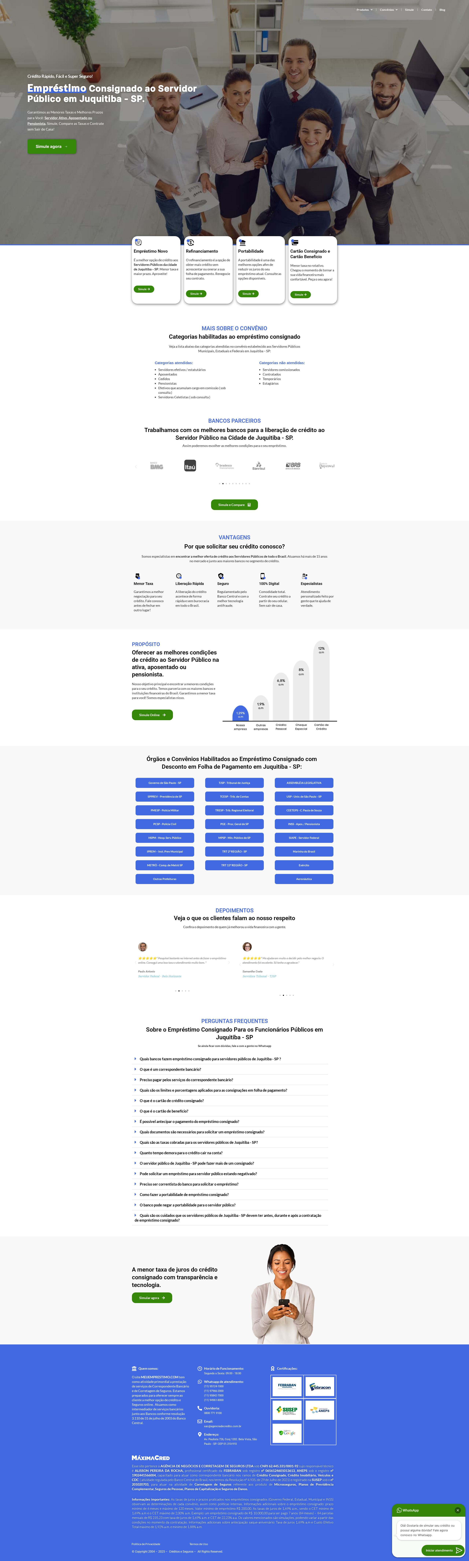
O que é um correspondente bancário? (170, 1069)
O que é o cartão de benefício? (164, 1111)
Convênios (387, 9)
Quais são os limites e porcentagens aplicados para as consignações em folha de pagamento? (213, 1090)
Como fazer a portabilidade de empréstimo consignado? (184, 1194)
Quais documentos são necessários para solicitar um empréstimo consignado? (202, 1132)
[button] (136, 466)
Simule (409, 9)
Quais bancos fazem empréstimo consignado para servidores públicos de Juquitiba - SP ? (210, 1059)
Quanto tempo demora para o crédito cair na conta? (181, 1153)
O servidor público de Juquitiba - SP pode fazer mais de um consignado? (197, 1163)
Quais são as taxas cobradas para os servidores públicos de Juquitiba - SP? (199, 1142)
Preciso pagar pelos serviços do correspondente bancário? (186, 1080)
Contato (426, 9)
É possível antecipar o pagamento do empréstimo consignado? (189, 1121)
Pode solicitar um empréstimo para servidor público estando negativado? (198, 1173)
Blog (442, 9)
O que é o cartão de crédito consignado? (172, 1100)
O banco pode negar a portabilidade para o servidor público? (187, 1205)
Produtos (363, 9)
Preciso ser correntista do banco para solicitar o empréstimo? (189, 1184)
